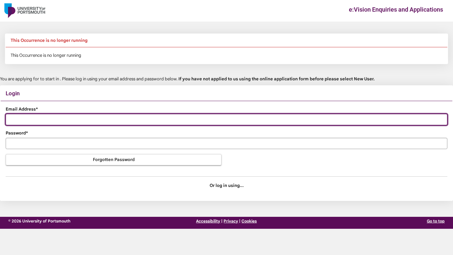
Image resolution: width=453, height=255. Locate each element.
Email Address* (22, 109)
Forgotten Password (114, 159)
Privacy (231, 220)
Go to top (436, 220)
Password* (17, 133)
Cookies (249, 220)
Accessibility (208, 220)
